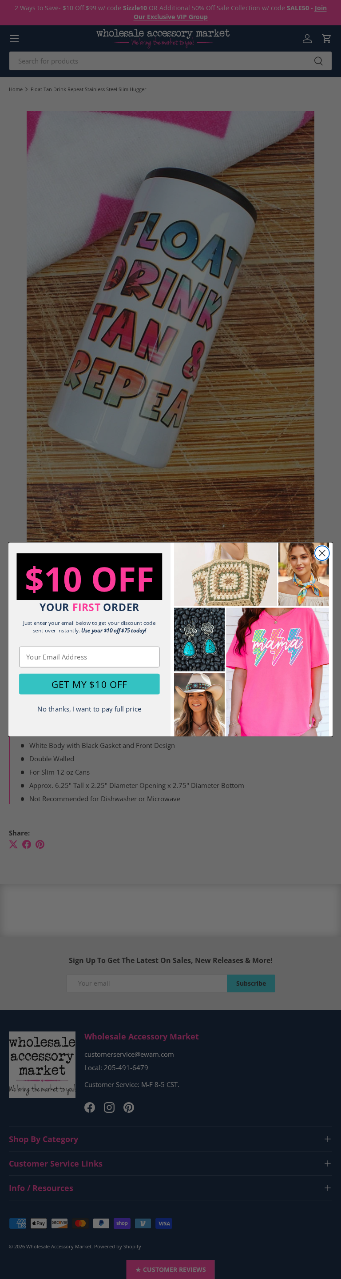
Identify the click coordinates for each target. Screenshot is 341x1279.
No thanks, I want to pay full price (89, 709)
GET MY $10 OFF (89, 684)
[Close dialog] (322, 553)
